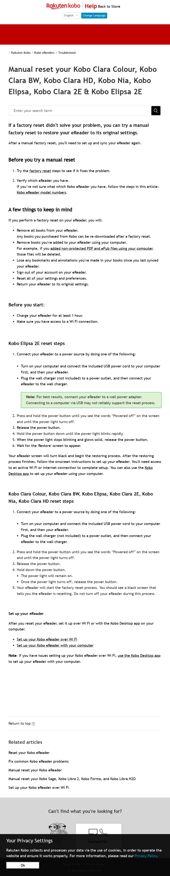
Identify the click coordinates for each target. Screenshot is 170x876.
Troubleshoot (67, 52)
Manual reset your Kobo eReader (35, 770)
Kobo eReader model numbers (41, 192)
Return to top (19, 723)
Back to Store (108, 6)
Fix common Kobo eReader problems (38, 761)
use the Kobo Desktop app (139, 655)
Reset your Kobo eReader (29, 752)
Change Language (94, 15)
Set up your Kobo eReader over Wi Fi (47, 639)
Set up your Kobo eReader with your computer (55, 645)
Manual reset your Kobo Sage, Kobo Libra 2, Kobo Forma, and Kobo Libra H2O (72, 778)
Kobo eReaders (44, 52)
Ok (23, 865)
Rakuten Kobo (20, 52)
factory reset (40, 170)
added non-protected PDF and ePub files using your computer (101, 248)
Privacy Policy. (146, 855)
